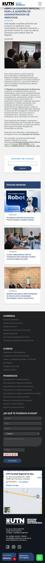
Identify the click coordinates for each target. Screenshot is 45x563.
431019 (17, 536)
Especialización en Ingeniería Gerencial (17, 390)
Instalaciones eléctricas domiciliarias (16, 356)
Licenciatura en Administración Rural (16, 337)
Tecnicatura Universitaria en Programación (18, 340)
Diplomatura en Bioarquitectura (14, 352)
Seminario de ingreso (24, 556)
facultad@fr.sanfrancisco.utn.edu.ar (18, 538)
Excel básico (7, 363)
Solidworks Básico (9, 370)
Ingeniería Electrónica (11, 320)
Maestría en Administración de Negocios (17, 400)
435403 (24, 536)
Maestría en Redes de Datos (13, 404)
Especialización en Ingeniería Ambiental (17, 383)
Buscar (23, 168)
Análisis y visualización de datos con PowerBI (19, 359)
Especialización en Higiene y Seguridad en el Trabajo (22, 393)
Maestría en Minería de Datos (13, 407)
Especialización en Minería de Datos (16, 397)
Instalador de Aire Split (11, 366)
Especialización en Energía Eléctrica (16, 379)
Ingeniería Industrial (10, 333)
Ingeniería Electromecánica (13, 323)
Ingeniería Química (10, 326)
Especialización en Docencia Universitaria (18, 386)
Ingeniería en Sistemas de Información (17, 330)
